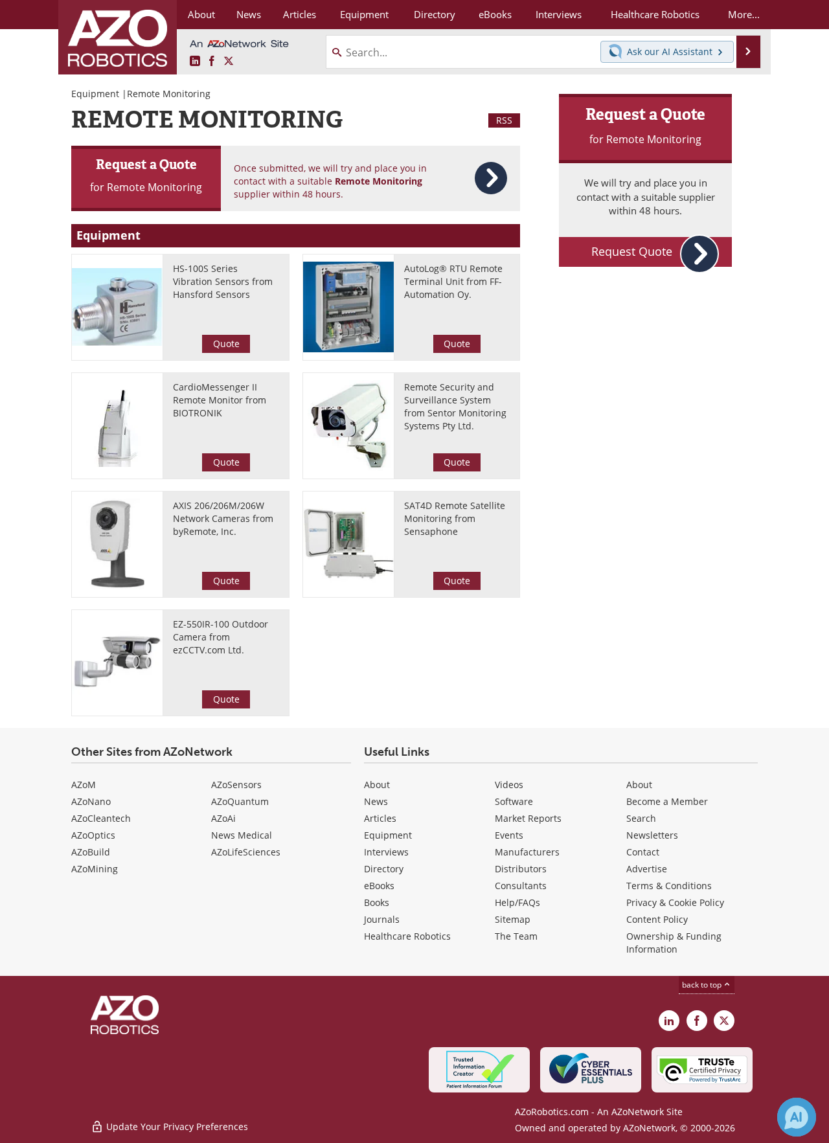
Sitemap (512, 919)
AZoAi (223, 818)
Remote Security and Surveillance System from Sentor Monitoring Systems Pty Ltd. (455, 406)
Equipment (95, 93)
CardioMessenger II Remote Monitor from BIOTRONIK (219, 400)
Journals (382, 919)
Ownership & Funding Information (673, 942)
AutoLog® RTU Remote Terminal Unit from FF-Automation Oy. (453, 281)
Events (509, 835)
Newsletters (652, 835)
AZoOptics (93, 835)
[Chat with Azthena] (796, 1117)
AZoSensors (236, 784)
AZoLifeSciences (245, 852)
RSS (504, 120)
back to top (702, 984)
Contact (642, 852)
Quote (226, 343)
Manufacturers (527, 852)
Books (376, 902)
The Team (516, 936)
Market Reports (528, 818)
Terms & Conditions (669, 885)
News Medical (241, 835)
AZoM (83, 784)
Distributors (521, 869)
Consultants (521, 885)
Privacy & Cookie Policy (675, 902)
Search (641, 818)
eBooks (379, 885)
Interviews (386, 852)
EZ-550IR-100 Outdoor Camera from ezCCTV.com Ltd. (220, 637)
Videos (509, 784)
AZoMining (94, 869)
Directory (383, 869)
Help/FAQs (517, 902)
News (376, 801)
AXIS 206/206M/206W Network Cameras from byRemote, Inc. (223, 518)
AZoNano (91, 801)
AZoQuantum (240, 801)
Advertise (646, 869)
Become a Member (667, 801)
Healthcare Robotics (407, 936)
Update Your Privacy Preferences (176, 1126)
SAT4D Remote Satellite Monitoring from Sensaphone (454, 518)
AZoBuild (90, 852)
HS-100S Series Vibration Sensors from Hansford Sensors (223, 281)
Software (514, 801)
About (377, 784)
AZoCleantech (101, 818)
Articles (380, 818)
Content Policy (657, 919)
